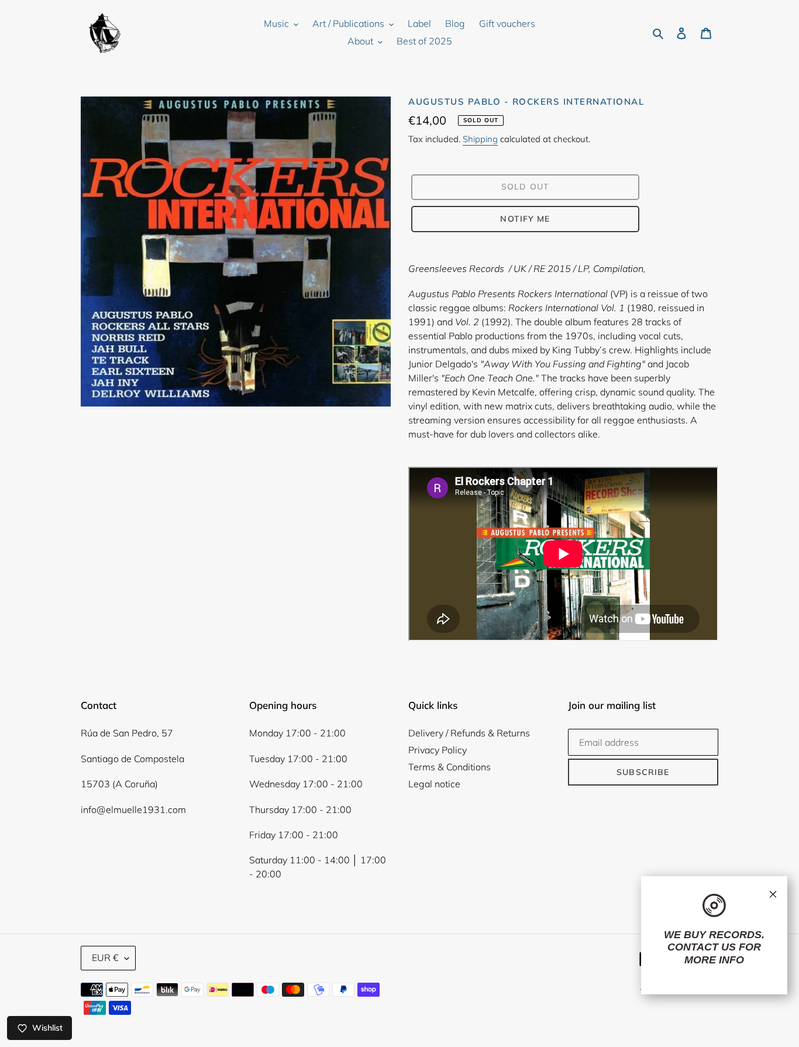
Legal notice (434, 784)
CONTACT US (701, 947)
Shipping (480, 138)
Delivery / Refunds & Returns (469, 733)
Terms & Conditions (449, 767)
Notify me (525, 218)
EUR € (105, 957)
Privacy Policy (437, 750)
